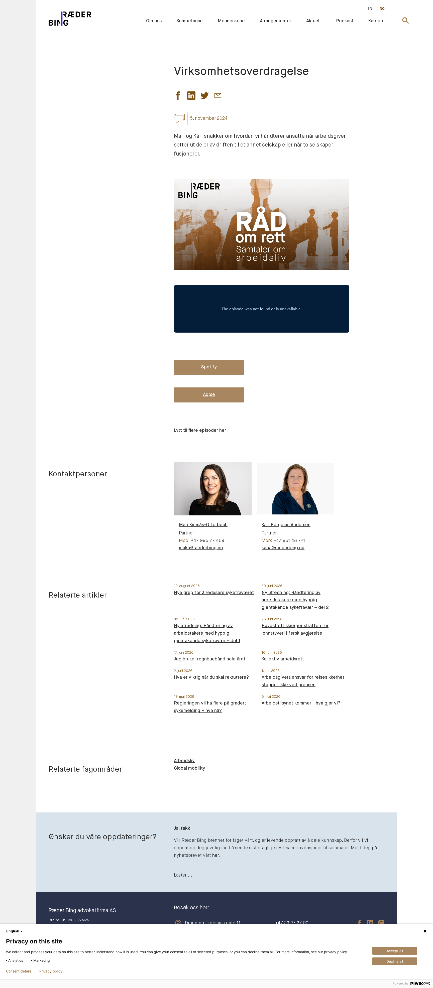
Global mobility (189, 768)
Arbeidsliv (184, 761)
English (12, 931)
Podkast (344, 21)
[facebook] (356, 923)
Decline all (394, 961)
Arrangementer (275, 21)
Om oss (154, 21)
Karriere (376, 21)
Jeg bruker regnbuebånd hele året (209, 659)
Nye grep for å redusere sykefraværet (214, 593)
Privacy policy (50, 971)
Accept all (395, 951)
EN (369, 9)
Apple (209, 394)
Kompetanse (190, 21)
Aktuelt (313, 21)
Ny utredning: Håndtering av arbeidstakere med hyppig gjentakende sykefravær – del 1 (207, 633)
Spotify (209, 367)
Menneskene (231, 21)
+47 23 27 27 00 (291, 923)
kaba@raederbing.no (283, 548)
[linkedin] (367, 923)
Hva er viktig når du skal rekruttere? (211, 677)
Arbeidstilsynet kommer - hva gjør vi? (301, 703)
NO (382, 9)
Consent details (18, 971)
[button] (178, 96)
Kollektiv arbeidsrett (283, 659)
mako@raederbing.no (201, 548)
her (215, 855)
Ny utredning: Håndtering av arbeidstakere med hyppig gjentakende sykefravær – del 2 (295, 600)
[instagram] (378, 923)
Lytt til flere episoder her (200, 430)
